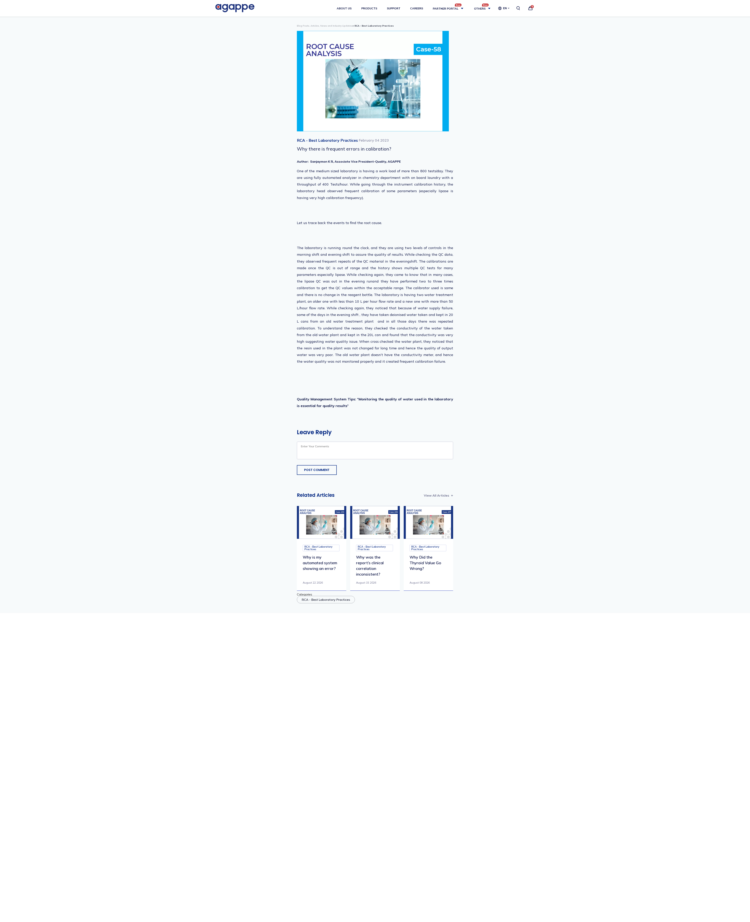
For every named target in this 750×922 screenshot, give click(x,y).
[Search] (518, 8)
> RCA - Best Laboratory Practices (373, 25)
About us (344, 8)
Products (369, 8)
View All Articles (436, 495)
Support (393, 8)
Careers (416, 8)
